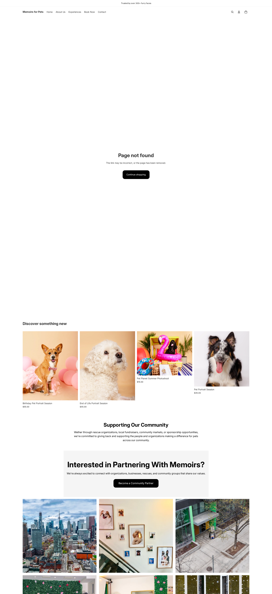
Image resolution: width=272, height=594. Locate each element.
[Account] (238, 12)
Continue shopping (136, 174)
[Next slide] (73, 365)
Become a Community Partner (136, 483)
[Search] (232, 12)
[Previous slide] (27, 365)
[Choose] (73, 395)
